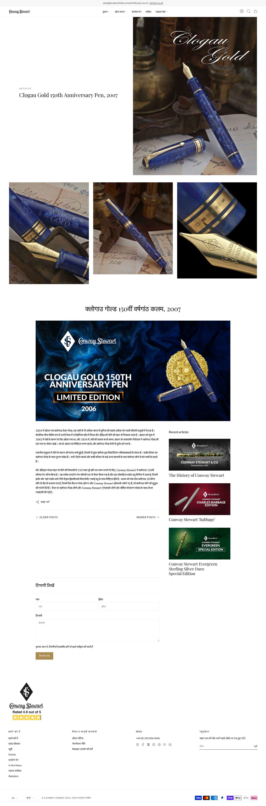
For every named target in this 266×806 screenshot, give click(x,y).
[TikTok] (153, 745)
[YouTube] (164, 745)
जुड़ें (255, 746)
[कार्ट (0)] (255, 11)
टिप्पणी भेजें (44, 655)
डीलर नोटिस (77, 738)
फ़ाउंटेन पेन (13, 759)
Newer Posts (146, 517)
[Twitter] (148, 745)
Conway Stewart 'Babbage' (192, 519)
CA (13, 798)
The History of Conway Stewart (196, 475)
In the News (15, 765)
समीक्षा (148, 11)
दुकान (105, 11)
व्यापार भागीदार (15, 770)
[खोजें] (249, 11)
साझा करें (45, 501)
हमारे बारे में (13, 738)
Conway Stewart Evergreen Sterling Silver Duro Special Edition (193, 568)
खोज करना (120, 11)
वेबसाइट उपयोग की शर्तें (82, 749)
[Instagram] (137, 745)
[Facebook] (143, 745)
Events (12, 754)
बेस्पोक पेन (136, 11)
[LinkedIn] (170, 745)
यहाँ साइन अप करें (156, 3)
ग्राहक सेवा (161, 11)
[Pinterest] (159, 745)
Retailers (13, 776)
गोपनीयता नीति (78, 743)
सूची (10, 749)
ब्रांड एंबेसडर (14, 743)
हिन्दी (29, 798)
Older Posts (49, 517)
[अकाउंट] (242, 11)
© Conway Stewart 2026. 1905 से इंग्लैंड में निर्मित (66, 798)
